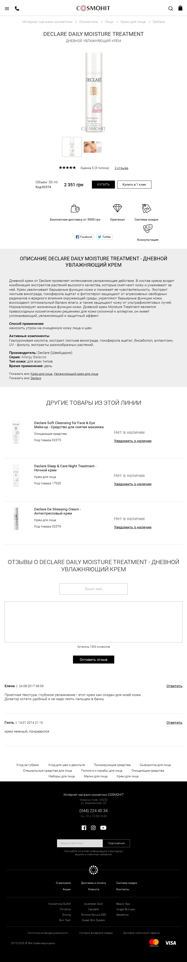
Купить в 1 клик (134, 184)
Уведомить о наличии (132, 441)
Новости (93, 889)
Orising (66, 914)
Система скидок (126, 883)
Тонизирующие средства (112, 765)
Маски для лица (96, 776)
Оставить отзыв (93, 659)
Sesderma (122, 914)
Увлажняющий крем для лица (76, 373)
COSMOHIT (93, 8)
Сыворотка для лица (155, 765)
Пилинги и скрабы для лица (101, 770)
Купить (103, 184)
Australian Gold (93, 903)
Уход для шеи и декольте (66, 765)
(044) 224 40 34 (93, 810)
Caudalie (93, 909)
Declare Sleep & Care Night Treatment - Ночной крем (65, 468)
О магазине (63, 883)
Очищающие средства (50, 433)
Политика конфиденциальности (47, 933)
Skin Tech (65, 920)
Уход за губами (27, 765)
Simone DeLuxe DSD (93, 914)
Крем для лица (41, 373)
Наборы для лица (62, 776)
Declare (36, 378)
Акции (67, 889)
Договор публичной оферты (141, 933)
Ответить (174, 686)
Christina (65, 909)
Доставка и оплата (93, 883)
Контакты (122, 889)
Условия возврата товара (95, 933)
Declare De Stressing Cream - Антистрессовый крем (57, 511)
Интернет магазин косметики (47, 22)
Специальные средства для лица (47, 770)
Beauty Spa (123, 903)
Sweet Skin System (93, 920)
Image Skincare (125, 909)
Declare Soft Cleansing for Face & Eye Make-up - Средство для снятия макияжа (69, 425)
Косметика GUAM (59, 903)
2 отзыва (121, 168)
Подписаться (116, 843)
